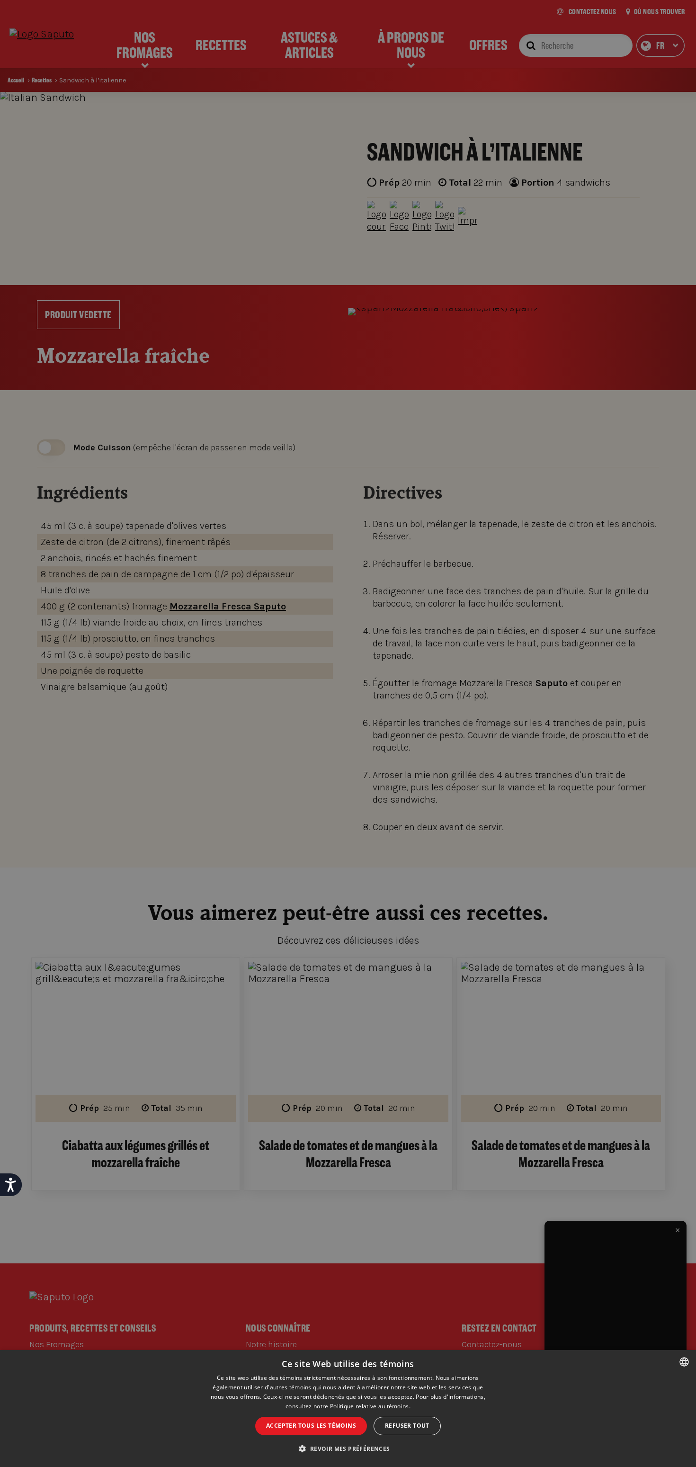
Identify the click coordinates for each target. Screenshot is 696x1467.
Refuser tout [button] (407, 1426)
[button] (348, 1449)
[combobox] (684, 1362)
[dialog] (348, 1408)
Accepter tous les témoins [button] (311, 1426)
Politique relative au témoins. (370, 1406)
